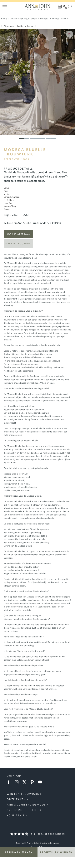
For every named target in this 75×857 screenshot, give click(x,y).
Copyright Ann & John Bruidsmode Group (37, 842)
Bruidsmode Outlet (23, 810)
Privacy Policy (38, 846)
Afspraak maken (19, 852)
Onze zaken (16, 799)
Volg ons (14, 776)
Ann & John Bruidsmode (26, 804)
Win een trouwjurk (18, 243)
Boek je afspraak (18, 234)
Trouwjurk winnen (56, 852)
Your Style (16, 815)
